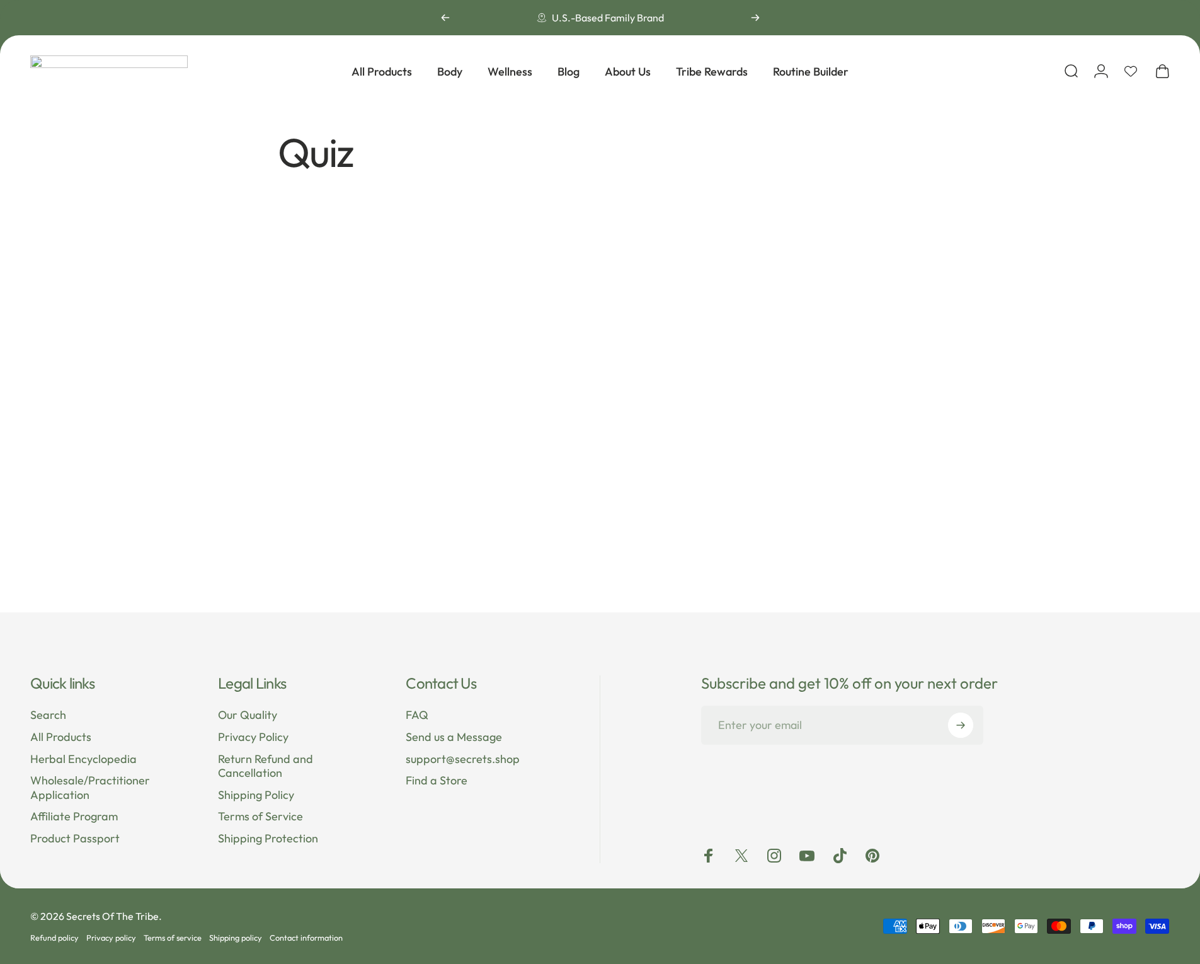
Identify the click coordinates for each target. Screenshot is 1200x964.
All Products (60, 737)
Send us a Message (454, 737)
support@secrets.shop (463, 759)
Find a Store (436, 781)
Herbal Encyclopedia (83, 759)
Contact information (306, 937)
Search (48, 715)
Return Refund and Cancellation (265, 766)
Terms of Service (260, 816)
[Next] (755, 17)
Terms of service (173, 937)
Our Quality (247, 715)
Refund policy (54, 937)
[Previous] (445, 17)
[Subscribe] (960, 725)
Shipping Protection (268, 839)
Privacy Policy (253, 737)
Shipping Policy (256, 794)
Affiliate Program (74, 816)
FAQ (417, 715)
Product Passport (75, 839)
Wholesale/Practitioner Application (90, 788)
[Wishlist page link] (1130, 71)
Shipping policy (235, 937)
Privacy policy (111, 937)
